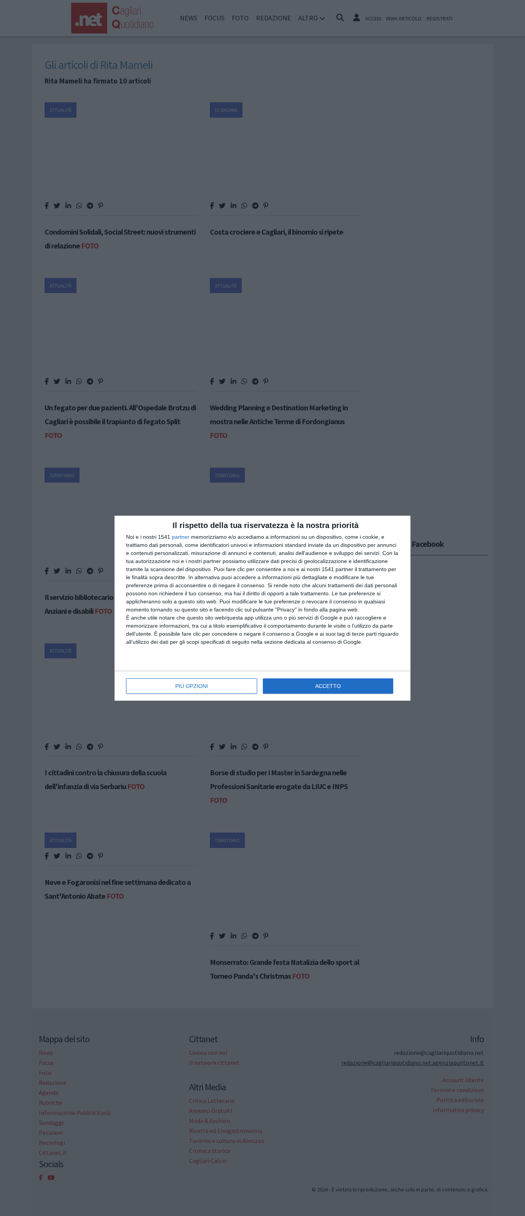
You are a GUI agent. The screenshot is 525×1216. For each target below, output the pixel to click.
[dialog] (262, 608)
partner (180, 537)
